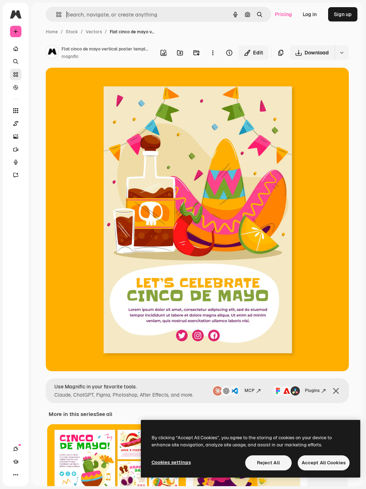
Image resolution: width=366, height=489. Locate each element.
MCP (249, 390)
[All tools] (15, 110)
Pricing (283, 14)
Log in (310, 14)
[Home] (15, 48)
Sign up (343, 14)
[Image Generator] (15, 136)
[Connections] (15, 449)
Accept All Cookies (324, 463)
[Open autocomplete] (56, 14)
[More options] (213, 52)
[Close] (336, 391)
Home (52, 32)
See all (104, 414)
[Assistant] (15, 175)
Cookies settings (171, 462)
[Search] (15, 61)
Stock (72, 32)
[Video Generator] (15, 149)
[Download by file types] (342, 52)
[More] (15, 474)
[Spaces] (15, 123)
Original (91, 81)
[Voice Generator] (15, 162)
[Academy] (15, 462)
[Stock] (15, 74)
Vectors (94, 32)
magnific (70, 56)
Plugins (312, 390)
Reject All (268, 463)
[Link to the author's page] (52, 52)
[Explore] (15, 87)
